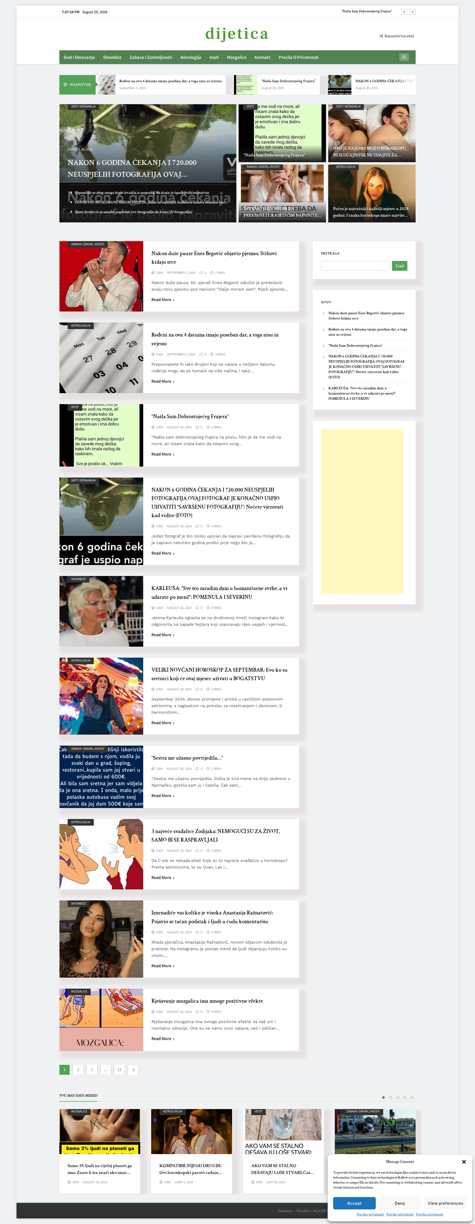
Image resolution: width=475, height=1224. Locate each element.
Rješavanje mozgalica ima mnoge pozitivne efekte (207, 1001)
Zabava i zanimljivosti (150, 57)
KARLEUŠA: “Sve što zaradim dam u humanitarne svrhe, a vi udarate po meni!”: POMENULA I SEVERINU (362, 393)
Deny (400, 1203)
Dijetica (237, 33)
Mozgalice (236, 57)
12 (119, 1070)
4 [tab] (405, 1097)
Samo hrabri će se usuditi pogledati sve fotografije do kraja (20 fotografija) (133, 211)
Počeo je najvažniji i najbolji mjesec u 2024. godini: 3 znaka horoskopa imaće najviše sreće (371, 215)
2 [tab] (390, 1097)
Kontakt (262, 57)
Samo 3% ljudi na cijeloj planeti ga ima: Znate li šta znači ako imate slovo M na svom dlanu (100, 1172)
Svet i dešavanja (79, 57)
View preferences (445, 1203)
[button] (464, 1162)
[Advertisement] (362, 511)
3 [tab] (397, 1097)
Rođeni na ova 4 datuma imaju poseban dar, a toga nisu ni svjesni (129, 81)
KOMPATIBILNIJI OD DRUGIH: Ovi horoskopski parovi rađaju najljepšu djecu (190, 1172)
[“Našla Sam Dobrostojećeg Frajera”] (204, 85)
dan (159, 272)
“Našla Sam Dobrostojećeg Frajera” (247, 81)
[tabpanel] (100, 1151)
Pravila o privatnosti (370, 1214)
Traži (399, 266)
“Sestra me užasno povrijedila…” (187, 758)
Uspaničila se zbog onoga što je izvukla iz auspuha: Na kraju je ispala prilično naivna (141, 192)
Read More (161, 299)
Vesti (214, 57)
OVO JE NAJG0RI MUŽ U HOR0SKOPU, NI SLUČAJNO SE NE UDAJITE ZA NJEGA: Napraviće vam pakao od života (370, 155)
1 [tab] (383, 1097)
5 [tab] (412, 1097)
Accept (354, 1203)
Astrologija (190, 57)
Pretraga (330, 253)
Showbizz (112, 57)
